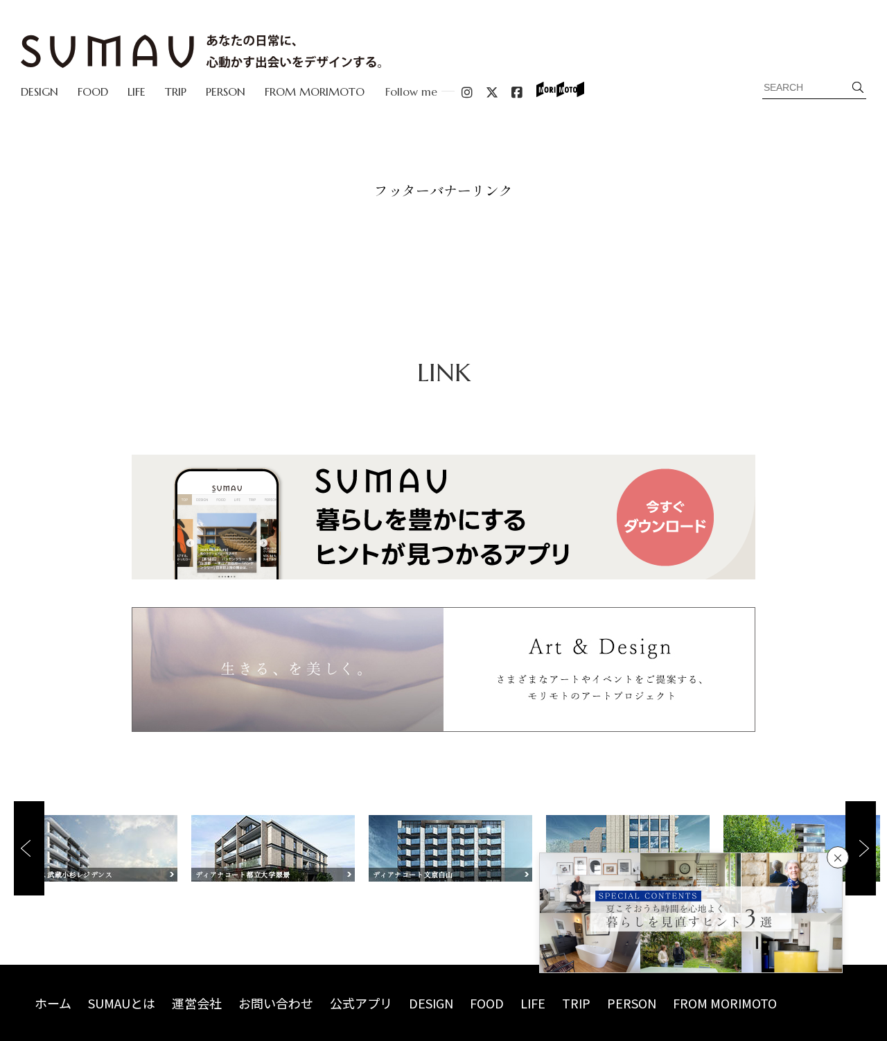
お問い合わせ (275, 1003)
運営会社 (197, 1003)
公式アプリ (361, 1003)
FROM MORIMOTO (315, 91)
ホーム (53, 1003)
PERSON (225, 91)
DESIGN (39, 91)
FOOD (93, 91)
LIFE (137, 91)
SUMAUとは (121, 1003)
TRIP (175, 91)
